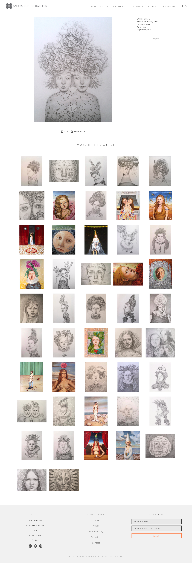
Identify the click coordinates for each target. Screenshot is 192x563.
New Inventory (96, 531)
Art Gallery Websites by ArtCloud (107, 556)
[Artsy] (40, 546)
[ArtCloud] (30, 546)
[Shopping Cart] (186, 6)
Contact (35, 540)
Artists (96, 525)
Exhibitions (96, 537)
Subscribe (157, 535)
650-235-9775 (35, 535)
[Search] (182, 6)
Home (96, 520)
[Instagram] (35, 546)
